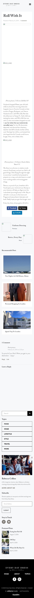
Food (6, 424)
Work (6, 449)
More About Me (8, 488)
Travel (7, 444)
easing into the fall (16, 531)
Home (6, 429)
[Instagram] (4, 522)
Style (6, 439)
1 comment (24, 21)
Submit (6, 510)
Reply (3, 359)
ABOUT (17, 574)
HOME (6, 574)
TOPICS (27, 574)
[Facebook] (9, 522)
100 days (12, 540)
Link (8, 359)
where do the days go (17, 548)
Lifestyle (8, 434)
